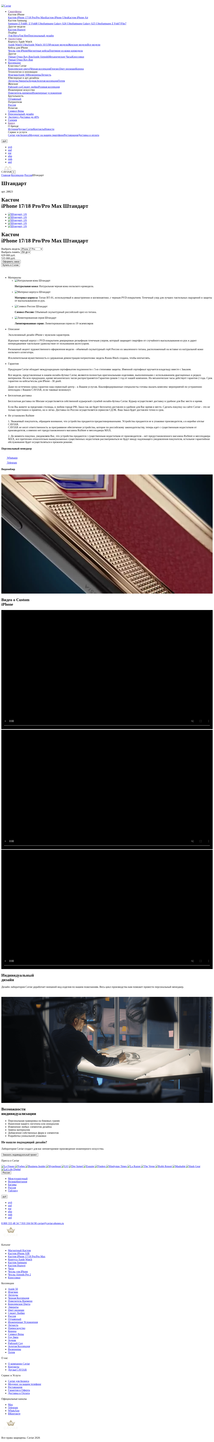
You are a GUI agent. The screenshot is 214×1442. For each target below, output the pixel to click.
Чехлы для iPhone (18, 50)
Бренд (11, 123)
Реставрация (71, 135)
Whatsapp (12, 457)
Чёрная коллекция (40, 68)
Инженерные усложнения (47, 92)
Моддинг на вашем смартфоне (46, 135)
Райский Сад (15, 1343)
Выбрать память (10, 252)
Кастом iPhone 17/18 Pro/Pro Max (26, 17)
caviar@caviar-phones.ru (50, 1223)
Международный (18, 1178)
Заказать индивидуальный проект (20, 1154)
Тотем (61, 80)
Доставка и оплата (88, 135)
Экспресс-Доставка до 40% (23, 117)
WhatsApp (13, 1410)
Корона (79, 68)
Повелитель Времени (20, 1301)
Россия (12, 105)
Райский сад (15, 86)
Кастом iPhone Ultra (56, 17)
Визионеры (34, 74)
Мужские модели (58, 44)
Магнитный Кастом (19, 1250)
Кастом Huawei (16, 29)
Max (10, 1404)
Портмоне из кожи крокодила (66, 50)
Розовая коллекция (49, 86)
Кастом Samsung (17, 1262)
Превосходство (16, 1328)
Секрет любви (30, 86)
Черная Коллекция (18, 1298)
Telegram (11, 462)
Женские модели (77, 44)
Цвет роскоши (67, 68)
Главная (5, 175)
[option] (110, 147)
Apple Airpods (40, 56)
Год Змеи (13, 1337)
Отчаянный (14, 99)
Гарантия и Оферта (19, 1390)
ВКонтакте (14, 1413)
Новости (49, 129)
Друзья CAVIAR (17, 1369)
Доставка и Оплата (19, 1393)
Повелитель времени (20, 92)
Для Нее (23, 35)
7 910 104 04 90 (28, 1223)
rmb (10, 159)
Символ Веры (16, 111)
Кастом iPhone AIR (19, 1253)
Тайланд (13, 1190)
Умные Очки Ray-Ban (20, 56)
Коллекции (14, 62)
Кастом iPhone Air (78, 17)
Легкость (46, 74)
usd (10, 150)
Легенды (13, 80)
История (13, 129)
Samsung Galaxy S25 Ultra (86, 23)
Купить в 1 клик (11, 265)
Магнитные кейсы (38, 50)
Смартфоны (15, 11)
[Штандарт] (17, 214)
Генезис (54, 68)
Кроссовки (78, 56)
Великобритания (17, 1181)
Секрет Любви (16, 1313)
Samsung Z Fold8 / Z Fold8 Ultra (25, 23)
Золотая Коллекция (19, 1346)
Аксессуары (15, 38)
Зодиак (33, 80)
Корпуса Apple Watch (20, 1259)
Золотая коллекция (47, 80)
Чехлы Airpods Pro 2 (19, 1274)
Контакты (38, 129)
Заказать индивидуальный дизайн (21, 271)
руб (10, 147)
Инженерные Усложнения (23, 1322)
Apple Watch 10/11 (38, 44)
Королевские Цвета (19, 1304)
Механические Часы (60, 56)
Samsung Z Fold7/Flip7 (113, 23)
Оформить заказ (11, 261)
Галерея (12, 120)
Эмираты (23, 80)
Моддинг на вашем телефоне (24, 1384)
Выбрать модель (10, 248)
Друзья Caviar (25, 129)
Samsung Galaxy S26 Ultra (57, 23)
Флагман (13, 74)
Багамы (12, 1184)
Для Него (13, 35)
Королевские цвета (19, 68)
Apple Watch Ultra (18, 44)
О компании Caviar (19, 1363)
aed (10, 162)
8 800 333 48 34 (10, 1223)
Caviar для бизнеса (18, 135)
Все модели (93, 44)
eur (9, 153)
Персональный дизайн (41, 35)
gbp (10, 156)
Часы (11, 1268)
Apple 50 (23, 74)
